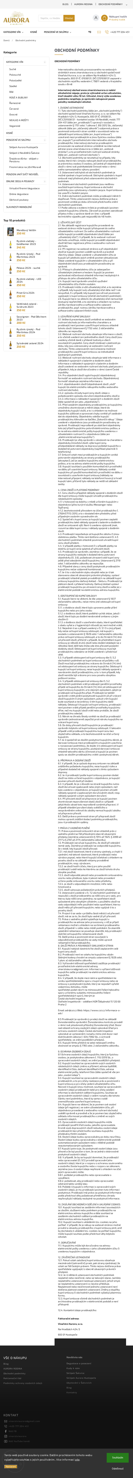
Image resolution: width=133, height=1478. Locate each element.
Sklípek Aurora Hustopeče (23, 147)
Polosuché (15, 74)
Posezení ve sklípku (18, 139)
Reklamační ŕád (12, 1378)
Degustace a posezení (78, 1363)
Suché (12, 69)
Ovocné (13, 114)
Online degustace (19, 193)
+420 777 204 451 (19, 1426)
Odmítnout (118, 1469)
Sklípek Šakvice (75, 1373)
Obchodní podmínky (111, 4)
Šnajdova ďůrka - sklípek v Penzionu (23, 160)
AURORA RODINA (83, 4)
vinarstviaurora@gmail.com (24, 1421)
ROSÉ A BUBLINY (18, 97)
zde (77, 1459)
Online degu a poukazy (20, 181)
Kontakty (71, 1392)
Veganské (14, 125)
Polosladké (15, 80)
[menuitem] (15, 32)
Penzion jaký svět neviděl (22, 174)
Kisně (9, 132)
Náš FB (13, 1431)
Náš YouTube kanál (19, 1441)
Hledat (69, 18)
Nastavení (11, 1466)
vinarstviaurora (17, 1436)
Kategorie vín (14, 61)
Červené (14, 108)
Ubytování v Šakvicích (79, 1382)
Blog (65, 4)
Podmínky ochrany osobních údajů (22, 1383)
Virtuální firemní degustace (24, 188)
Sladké (13, 86)
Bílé (11, 91)
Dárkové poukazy (19, 199)
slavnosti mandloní (19, 206)
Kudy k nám (73, 1368)
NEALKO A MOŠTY (19, 120)
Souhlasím (117, 1457)
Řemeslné (15, 103)
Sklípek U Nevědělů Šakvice (24, 152)
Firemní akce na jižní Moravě (25, 167)
